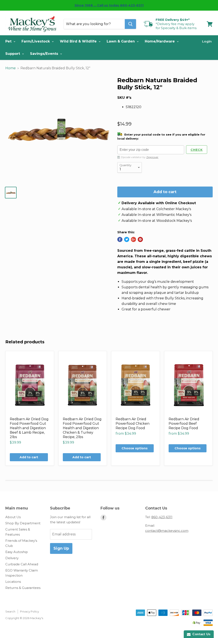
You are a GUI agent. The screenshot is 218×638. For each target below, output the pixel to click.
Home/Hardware (160, 41)
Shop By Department (22, 523)
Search (10, 611)
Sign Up (61, 548)
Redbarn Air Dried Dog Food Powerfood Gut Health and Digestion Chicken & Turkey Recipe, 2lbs (82, 428)
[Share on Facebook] (119, 239)
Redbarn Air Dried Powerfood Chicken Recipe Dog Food (132, 423)
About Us (13, 517)
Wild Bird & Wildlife (79, 41)
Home (10, 68)
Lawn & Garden (121, 41)
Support (13, 54)
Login (207, 41)
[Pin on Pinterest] (140, 239)
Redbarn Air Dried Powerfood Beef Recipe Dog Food (184, 423)
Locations (13, 582)
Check (197, 150)
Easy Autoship (16, 552)
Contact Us (201, 634)
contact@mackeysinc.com (166, 531)
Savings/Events (44, 54)
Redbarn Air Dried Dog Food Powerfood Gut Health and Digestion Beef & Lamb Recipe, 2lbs (29, 428)
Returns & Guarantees (22, 588)
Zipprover (152, 157)
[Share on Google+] (133, 239)
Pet (9, 41)
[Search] (130, 24)
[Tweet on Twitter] (126, 239)
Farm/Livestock (36, 41)
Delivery (12, 558)
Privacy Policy (29, 611)
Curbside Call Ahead (21, 564)
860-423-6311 (161, 517)
